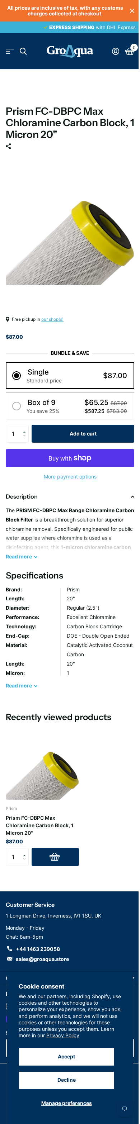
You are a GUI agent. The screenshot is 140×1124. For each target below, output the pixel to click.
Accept (66, 1056)
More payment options (70, 476)
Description (22, 496)
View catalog (10, 51)
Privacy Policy (62, 1035)
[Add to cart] (55, 857)
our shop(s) (52, 319)
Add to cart (83, 433)
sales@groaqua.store (42, 959)
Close (132, 11)
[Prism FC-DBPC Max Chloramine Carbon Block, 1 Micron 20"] (42, 763)
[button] (70, 375)
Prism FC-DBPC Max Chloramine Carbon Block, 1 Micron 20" (40, 825)
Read (19, 556)
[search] (23, 51)
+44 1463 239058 (38, 949)
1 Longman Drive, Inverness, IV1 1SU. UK (53, 916)
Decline (66, 1080)
